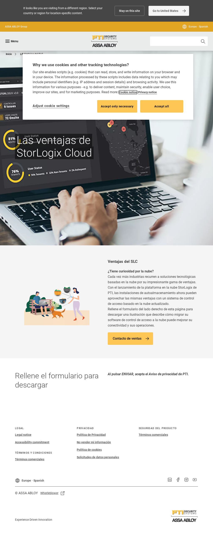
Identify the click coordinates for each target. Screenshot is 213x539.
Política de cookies (89, 449)
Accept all (161, 106)
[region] (108, 87)
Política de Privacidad (91, 434)
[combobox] (179, 41)
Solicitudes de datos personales (98, 457)
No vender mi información (94, 442)
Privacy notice (147, 92)
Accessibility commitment (32, 442)
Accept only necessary (117, 106)
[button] (129, 11)
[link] (169, 11)
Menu (14, 41)
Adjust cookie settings (51, 106)
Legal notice (23, 434)
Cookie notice (128, 92)
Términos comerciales (29, 459)
